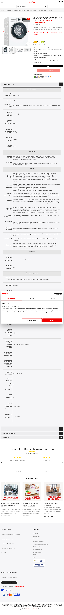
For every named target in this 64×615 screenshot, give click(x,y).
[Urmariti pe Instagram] (5, 553)
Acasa (2, 10)
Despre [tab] (53, 298)
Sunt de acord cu (13, 586)
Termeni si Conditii (38, 552)
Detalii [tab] (32, 298)
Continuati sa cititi (7, 518)
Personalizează (31, 320)
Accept (52, 320)
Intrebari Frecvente (38, 541)
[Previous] (3, 31)
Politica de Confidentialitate (40, 544)
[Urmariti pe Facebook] (2, 553)
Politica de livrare (37, 547)
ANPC (34, 555)
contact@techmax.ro (7, 539)
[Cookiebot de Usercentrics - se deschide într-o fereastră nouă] (55, 294)
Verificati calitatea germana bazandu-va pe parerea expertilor (10, 505)
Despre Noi (36, 539)
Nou (48, 66)
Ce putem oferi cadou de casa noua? (52, 504)
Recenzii (35, 533)
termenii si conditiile (18, 586)
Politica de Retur (37, 549)
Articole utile (36, 536)
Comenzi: (8, 544)
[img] (32, 452)
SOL (34, 557)
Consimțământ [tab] (11, 298)
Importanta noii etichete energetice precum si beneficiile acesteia (30, 505)
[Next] (28, 31)
